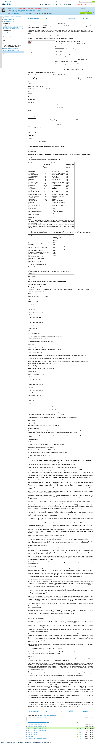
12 (74, 18)
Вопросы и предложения (72, 1)
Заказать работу (89, 4)
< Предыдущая (34, 18)
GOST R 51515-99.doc (33, 732)
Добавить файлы (68, 4)
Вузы (41, 4)
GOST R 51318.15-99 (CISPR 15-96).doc (37, 730)
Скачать (86, 13)
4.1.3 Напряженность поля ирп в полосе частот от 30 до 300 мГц (12, 32)
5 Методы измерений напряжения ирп (12, 34)
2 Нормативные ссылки (8, 21)
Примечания (6, 52)
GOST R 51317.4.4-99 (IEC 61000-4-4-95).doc (38, 717)
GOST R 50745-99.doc (33, 736)
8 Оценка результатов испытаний (10, 48)
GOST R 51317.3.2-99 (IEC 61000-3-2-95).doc (38, 738)
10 (69, 18)
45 (77, 717)
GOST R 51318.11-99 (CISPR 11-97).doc (37, 724)
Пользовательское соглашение (30, 742)
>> (91, 18)
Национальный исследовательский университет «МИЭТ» (26, 10)
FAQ (56, 1)
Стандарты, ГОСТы (17, 11)
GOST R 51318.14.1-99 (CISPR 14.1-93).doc (38, 728)
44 (77, 726)
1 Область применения (8, 19)
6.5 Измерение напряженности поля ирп (12, 43)
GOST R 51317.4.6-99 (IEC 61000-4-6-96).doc (38, 720)
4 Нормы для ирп (7, 30)
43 (77, 728)
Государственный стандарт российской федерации (12, 17)
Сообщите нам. (45, 8)
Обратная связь (61, 1)
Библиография (6, 53)
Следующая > (86, 18)
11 (71, 18)
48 (77, 738)
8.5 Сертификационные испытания (11, 50)
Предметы (48, 4)
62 (77, 720)
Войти (3, 1)
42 (77, 734)
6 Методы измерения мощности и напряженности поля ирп (11, 41)
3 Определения (6, 23)
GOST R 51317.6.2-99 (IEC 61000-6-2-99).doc (38, 722)
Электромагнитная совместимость (21, 13)
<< (29, 18)
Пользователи (57, 4)
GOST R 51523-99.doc (33, 734)
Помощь (2, 742)
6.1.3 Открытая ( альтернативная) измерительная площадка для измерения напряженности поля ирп (12, 38)
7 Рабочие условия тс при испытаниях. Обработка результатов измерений (12, 46)
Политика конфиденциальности (44, 742)
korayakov (14, 8)
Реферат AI (79, 4)
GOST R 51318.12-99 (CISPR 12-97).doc (37, 726)
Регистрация (8, 1)
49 (77, 724)
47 (77, 732)
